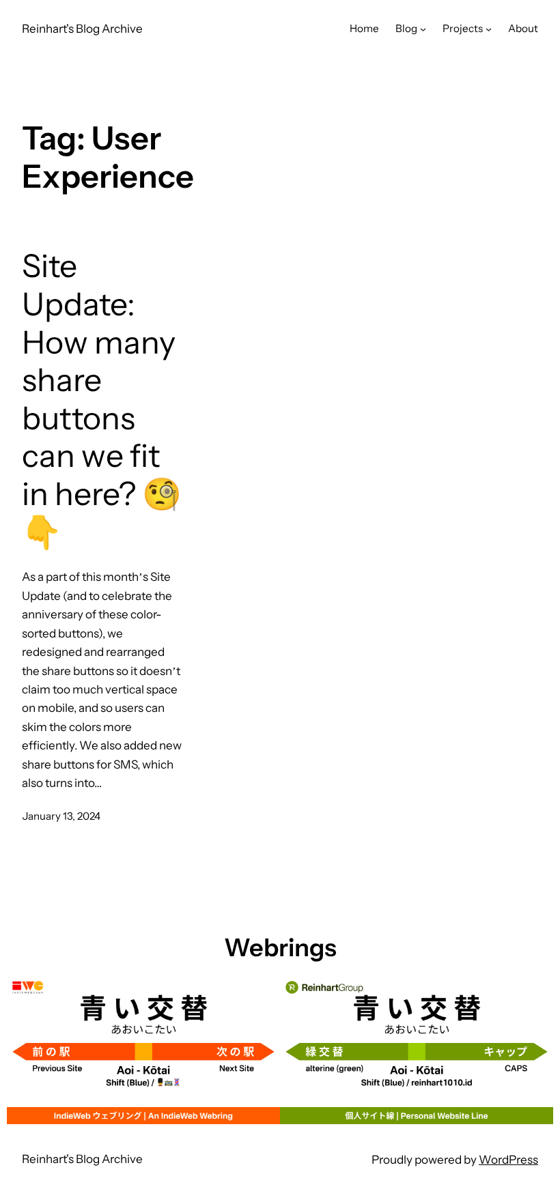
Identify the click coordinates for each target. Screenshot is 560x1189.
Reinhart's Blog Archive (82, 28)
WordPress (508, 1159)
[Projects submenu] (489, 29)
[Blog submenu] (423, 29)
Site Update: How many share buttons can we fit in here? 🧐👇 (102, 399)
